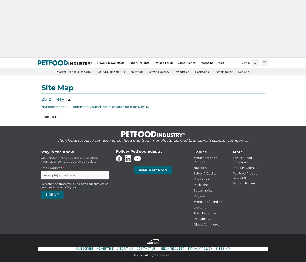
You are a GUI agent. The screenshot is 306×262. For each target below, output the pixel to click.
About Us (125, 248)
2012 (46, 99)
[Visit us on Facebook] (119, 158)
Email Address (52, 168)
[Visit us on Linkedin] (128, 158)
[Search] (255, 62)
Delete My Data (153, 169)
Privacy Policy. (86, 187)
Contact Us (146, 248)
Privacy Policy (200, 248)
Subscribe (84, 248)
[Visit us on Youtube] (137, 158)
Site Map (57, 87)
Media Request (171, 248)
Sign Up (52, 194)
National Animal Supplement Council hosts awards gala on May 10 (95, 107)
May (59, 99)
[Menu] (264, 62)
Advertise (105, 248)
